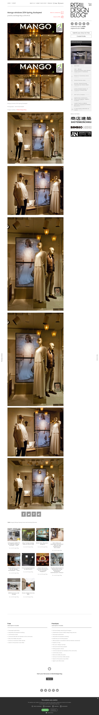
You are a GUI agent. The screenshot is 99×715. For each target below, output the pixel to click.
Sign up (49, 679)
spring (20, 522)
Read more (57, 703)
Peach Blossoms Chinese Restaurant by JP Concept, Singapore (42, 569)
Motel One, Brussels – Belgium (42, 543)
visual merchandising (27, 522)
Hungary (12, 522)
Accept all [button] (45, 710)
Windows (35, 522)
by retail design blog (14, 548)
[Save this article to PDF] (39, 514)
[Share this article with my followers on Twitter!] (29, 514)
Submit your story (41, 3)
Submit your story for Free (81, 33)
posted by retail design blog (14, 15)
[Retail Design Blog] (81, 10)
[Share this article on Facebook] (23, 514)
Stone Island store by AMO (28, 593)
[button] (32, 706)
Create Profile (81, 36)
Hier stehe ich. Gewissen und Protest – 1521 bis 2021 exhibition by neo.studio (57, 545)
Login (8, 3)
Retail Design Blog (21, 109)
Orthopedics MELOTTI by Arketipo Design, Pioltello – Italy (14, 544)
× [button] (97, 698)
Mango (16, 522)
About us (32, 3)
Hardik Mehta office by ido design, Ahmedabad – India (14, 569)
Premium (50, 3)
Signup (14, 3)
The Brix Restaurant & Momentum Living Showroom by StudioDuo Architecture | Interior (57, 570)
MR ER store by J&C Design (13, 593)
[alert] (49, 706)
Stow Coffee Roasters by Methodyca (28, 568)
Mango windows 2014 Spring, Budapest (24, 12)
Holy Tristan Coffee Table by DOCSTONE (28, 543)
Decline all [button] (53, 710)
